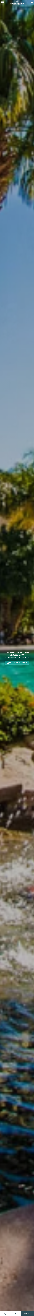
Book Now (27, 1313)
